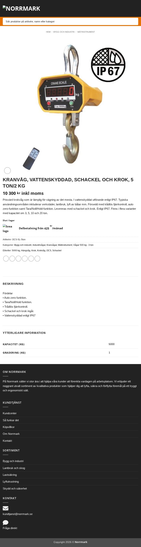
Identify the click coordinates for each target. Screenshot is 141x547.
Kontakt (7, 440)
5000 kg (16, 250)
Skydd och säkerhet (15, 488)
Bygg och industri (64, 32)
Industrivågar (39, 245)
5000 (112, 344)
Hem (48, 32)
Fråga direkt (10, 528)
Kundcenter (10, 413)
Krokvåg (41, 250)
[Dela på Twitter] (18, 258)
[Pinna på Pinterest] (31, 258)
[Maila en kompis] (25, 258)
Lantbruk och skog (14, 468)
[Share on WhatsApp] (6, 258)
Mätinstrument (86, 32)
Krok (33, 250)
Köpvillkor (9, 427)
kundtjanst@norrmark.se (17, 514)
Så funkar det (11, 420)
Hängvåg (25, 250)
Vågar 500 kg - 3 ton (83, 245)
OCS (48, 250)
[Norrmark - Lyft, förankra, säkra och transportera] (24, 8)
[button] (110, 8)
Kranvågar (52, 245)
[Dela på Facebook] (12, 258)
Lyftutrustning (11, 481)
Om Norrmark (11, 433)
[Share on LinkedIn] (37, 258)
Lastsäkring (10, 474)
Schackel (57, 250)
